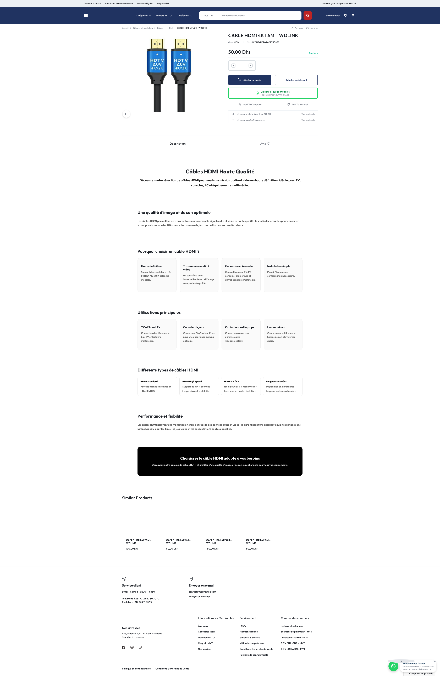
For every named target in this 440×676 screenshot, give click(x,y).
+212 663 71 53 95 (142, 602)
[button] (249, 104)
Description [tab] (178, 144)
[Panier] (353, 15)
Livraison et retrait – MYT (295, 637)
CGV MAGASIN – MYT (293, 649)
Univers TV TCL (164, 15)
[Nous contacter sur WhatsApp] (393, 666)
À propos (203, 626)
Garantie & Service (250, 637)
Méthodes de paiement (252, 643)
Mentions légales (145, 3)
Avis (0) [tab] (265, 144)
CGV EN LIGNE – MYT (293, 643)
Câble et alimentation (143, 28)
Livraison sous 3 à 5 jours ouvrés (251, 120)
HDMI (170, 28)
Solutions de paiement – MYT (296, 631)
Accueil (125, 28)
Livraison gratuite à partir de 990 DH (339, 3)
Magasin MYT (163, 3)
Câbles (160, 28)
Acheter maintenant (296, 80)
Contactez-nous (206, 631)
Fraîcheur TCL (186, 15)
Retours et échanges (292, 626)
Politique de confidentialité (254, 654)
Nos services (204, 649)
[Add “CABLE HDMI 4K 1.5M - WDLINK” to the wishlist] (297, 104)
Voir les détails (308, 114)
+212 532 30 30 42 (150, 598)
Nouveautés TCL (207, 637)
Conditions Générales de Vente (256, 649)
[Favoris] (345, 15)
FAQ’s (243, 626)
